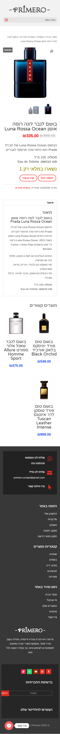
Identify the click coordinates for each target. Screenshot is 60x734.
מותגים (53, 611)
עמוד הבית (51, 37)
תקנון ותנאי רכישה (47, 536)
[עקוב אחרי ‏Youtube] (35, 671)
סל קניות (52, 519)
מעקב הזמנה (50, 530)
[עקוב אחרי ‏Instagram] (42, 671)
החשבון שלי (50, 513)
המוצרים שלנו (49, 606)
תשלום (53, 525)
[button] (51, 51)
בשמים (40, 37)
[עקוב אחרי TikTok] (23, 671)
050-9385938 (38, 463)
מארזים (53, 576)
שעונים (53, 554)
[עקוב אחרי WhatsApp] (29, 671)
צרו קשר (52, 617)
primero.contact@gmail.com (29, 477)
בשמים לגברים (27, 37)
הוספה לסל (47, 178)
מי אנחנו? (52, 600)
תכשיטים (52, 571)
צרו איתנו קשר (36, 486)
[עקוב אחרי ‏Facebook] (48, 671)
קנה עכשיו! (28, 178)
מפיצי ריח (51, 565)
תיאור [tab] (50, 202)
